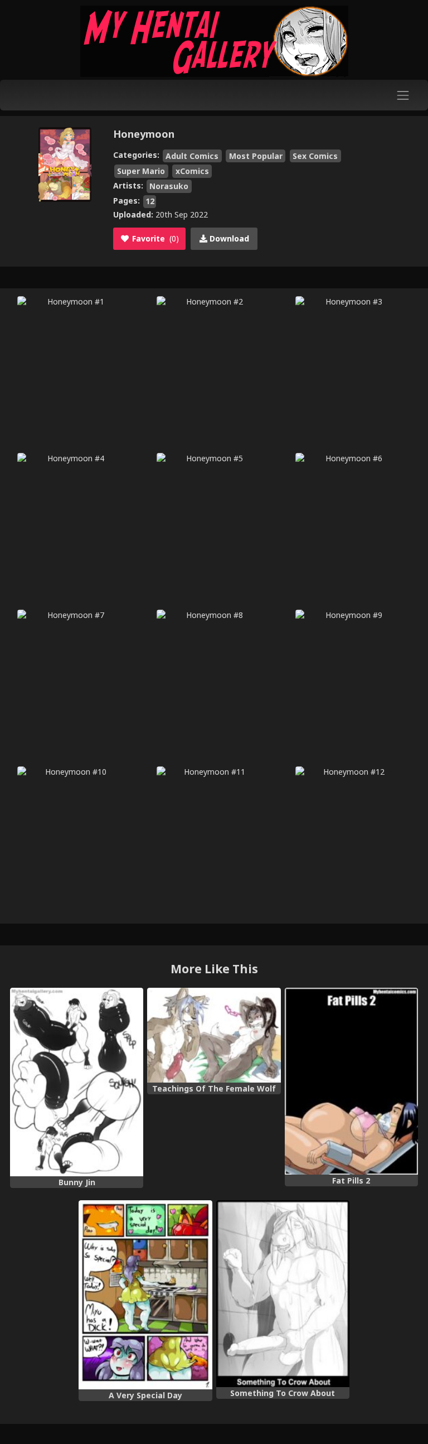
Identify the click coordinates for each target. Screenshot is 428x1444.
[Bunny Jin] (76, 1082)
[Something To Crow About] (282, 1293)
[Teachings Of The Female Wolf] (213, 1035)
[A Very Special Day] (145, 1294)
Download (228, 238)
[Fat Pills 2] (351, 1081)
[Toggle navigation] (403, 95)
